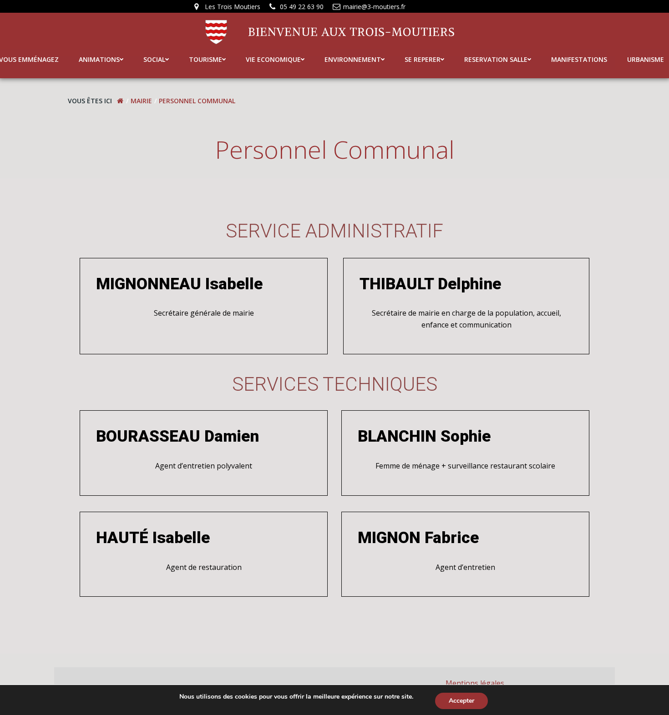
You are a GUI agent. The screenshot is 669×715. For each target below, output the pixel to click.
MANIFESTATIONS (579, 59)
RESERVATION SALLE (495, 59)
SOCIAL (154, 59)
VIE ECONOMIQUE (273, 59)
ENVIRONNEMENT (352, 59)
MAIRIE (141, 100)
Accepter (461, 700)
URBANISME (645, 59)
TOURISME (205, 59)
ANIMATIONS (99, 59)
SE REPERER (423, 59)
